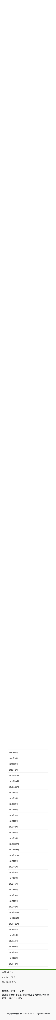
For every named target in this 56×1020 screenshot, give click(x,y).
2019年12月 (14, 775)
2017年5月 (13, 952)
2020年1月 (13, 769)
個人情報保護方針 (9, 982)
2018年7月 (13, 872)
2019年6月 (13, 809)
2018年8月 (13, 866)
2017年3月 (13, 963)
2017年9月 (13, 929)
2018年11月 (14, 849)
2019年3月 (13, 826)
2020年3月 (13, 758)
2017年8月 (13, 935)
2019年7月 (13, 804)
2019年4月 (13, 821)
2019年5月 (13, 815)
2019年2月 (13, 832)
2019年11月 (14, 781)
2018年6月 (13, 878)
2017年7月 (13, 940)
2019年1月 (13, 838)
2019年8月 (13, 798)
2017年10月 (14, 923)
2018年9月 (13, 861)
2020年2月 (13, 764)
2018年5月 (13, 883)
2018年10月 (14, 855)
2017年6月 (13, 946)
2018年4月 (13, 889)
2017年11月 (14, 918)
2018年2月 (13, 901)
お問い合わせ (7, 972)
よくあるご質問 (8, 977)
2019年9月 (13, 792)
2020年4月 (13, 752)
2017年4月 (13, 958)
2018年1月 (13, 906)
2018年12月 (14, 844)
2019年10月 (14, 786)
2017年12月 (14, 912)
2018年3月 (13, 895)
